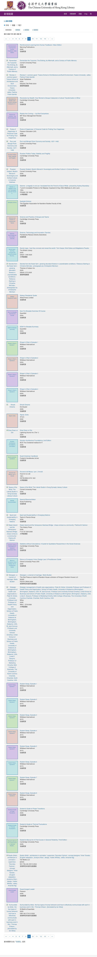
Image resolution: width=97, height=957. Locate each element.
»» (52, 39)
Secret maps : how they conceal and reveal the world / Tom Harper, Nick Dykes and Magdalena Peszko (54, 248)
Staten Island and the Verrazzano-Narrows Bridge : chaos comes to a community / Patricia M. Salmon (54, 525)
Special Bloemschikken (28, 499)
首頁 (65, 14)
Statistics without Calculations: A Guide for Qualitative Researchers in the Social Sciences (50, 544)
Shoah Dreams (25, 405)
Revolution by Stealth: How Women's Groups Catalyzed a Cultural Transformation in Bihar (50, 98)
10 (33, 39)
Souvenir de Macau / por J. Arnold (31, 472)
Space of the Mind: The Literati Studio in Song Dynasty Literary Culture (43, 487)
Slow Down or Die (26, 430)
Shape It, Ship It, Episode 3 (29, 373)
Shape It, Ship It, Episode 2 (29, 358)
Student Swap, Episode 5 (28, 746)
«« (6, 39)
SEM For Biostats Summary (29, 327)
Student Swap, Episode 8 (28, 793)
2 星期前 (26, 30)
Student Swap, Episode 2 (28, 699)
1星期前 (17, 30)
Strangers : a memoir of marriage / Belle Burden (36, 575)
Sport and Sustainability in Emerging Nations (35, 515)
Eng (85, 14)
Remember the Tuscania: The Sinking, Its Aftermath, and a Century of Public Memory (48, 60)
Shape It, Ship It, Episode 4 (29, 389)
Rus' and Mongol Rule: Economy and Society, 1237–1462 (39, 141)
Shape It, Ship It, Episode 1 (29, 342)
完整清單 (73, 14)
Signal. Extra (24, 415)
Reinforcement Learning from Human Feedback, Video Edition (41, 45)
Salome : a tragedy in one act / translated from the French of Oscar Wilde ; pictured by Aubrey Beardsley (54, 186)
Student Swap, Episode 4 (28, 730)
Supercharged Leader (27, 889)
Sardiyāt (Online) (25, 201)
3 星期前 (35, 30)
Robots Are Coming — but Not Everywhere (34, 113)
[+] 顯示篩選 (8, 21)
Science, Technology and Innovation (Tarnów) (35, 232)
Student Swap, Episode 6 (28, 762)
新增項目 (8, 30)
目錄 (80, 14)
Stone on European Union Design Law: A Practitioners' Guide (40, 559)
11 (37, 39)
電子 (19, 25)
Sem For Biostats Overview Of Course (32, 311)
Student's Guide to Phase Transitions (32, 808)
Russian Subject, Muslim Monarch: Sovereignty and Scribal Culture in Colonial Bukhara (49, 169)
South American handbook (29, 456)
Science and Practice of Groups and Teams (34, 217)
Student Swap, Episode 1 (28, 684)
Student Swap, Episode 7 (28, 777)
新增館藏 (8, 13)
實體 (13, 25)
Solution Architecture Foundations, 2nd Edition (35, 440)
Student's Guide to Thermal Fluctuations (33, 824)
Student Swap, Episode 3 (28, 715)
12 (41, 39)
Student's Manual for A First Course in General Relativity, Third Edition (43, 840)
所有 (7, 25)
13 (45, 39)
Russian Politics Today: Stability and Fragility (35, 153)
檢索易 (18, 942)
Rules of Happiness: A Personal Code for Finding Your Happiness (42, 129)
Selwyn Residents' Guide (28, 295)
